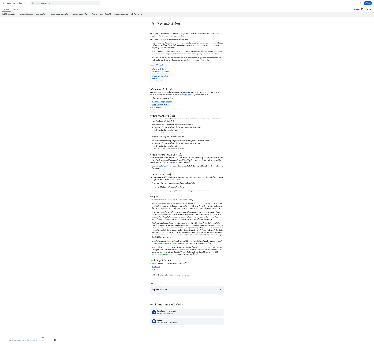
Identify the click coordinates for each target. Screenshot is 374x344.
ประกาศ (15, 9)
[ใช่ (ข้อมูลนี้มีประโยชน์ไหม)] (215, 290)
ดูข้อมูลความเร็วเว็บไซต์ (159, 69)
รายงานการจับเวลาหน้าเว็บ (160, 72)
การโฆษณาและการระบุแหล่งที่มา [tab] (59, 14)
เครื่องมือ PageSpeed (164, 166)
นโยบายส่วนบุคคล (21, 340)
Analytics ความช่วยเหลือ (16, 3)
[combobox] (68, 3)
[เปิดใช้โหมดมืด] (54, 340)
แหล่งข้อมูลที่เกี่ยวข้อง (159, 81)
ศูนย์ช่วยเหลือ (6, 9)
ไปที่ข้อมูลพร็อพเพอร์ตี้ (159, 104)
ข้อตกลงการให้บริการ (32, 340)
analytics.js (156, 267)
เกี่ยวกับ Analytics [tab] (136, 14)
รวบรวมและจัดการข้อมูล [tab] (26, 14)
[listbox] (46, 340)
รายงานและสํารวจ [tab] (41, 14)
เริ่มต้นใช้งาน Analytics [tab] (8, 14)
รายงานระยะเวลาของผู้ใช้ (160, 76)
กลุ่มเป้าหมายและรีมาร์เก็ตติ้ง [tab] (80, 14)
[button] (3, 3)
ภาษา (43, 337)
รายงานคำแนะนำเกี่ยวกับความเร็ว (162, 74)
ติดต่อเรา (369, 9)
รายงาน (157, 107)
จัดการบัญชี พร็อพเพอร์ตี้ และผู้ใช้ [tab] (101, 14)
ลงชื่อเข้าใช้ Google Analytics (162, 102)
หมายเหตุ (155, 79)
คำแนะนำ (187, 95)
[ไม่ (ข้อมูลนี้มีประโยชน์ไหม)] (220, 290)
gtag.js (154, 270)
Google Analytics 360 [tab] (121, 14)
